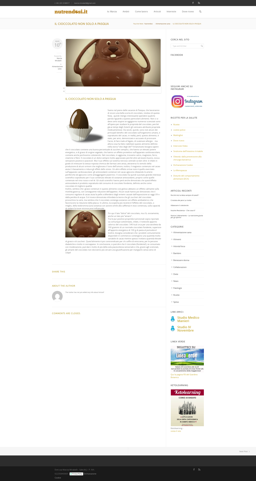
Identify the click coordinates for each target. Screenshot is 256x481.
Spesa (176, 302)
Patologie (177, 288)
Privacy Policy (77, 474)
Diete (175, 274)
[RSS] (199, 3)
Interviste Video (180, 146)
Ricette (176, 124)
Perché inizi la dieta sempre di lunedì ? (185, 195)
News (175, 281)
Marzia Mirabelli (58, 59)
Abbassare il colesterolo (180, 205)
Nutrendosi (148, 24)
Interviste (171, 11)
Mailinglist (178, 135)
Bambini (177, 253)
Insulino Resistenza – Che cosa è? (183, 210)
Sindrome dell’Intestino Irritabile (188, 151)
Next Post (243, 451)
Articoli (157, 11)
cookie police (179, 129)
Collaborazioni (180, 267)
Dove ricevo (188, 11)
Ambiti (126, 11)
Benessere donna (181, 260)
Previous (62, 67)
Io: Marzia (112, 11)
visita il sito (176, 431)
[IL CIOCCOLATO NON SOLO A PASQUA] (113, 63)
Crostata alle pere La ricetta (181, 200)
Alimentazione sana (163, 24)
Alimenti (177, 239)
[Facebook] (193, 3)
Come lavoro (141, 11)
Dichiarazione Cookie (183, 165)
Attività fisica (179, 246)
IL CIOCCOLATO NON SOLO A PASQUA (90, 99)
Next (165, 67)
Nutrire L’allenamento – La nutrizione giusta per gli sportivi (187, 216)
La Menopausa (180, 170)
